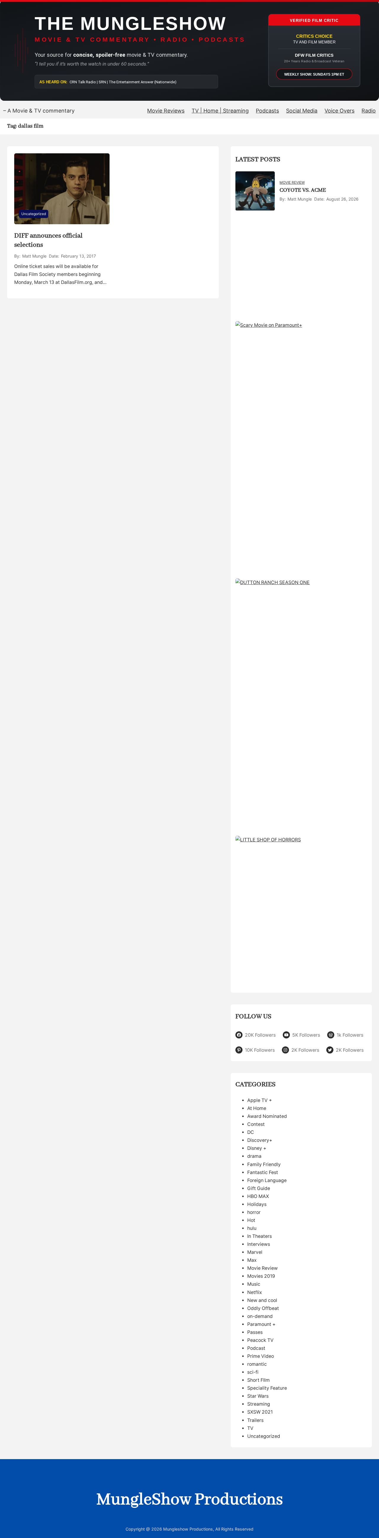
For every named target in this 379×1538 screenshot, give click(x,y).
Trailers (255, 1420)
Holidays (256, 1204)
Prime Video (260, 1356)
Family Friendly (264, 1164)
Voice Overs (339, 111)
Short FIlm (258, 1380)
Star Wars (258, 1396)
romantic (257, 1364)
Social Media (301, 111)
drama (254, 1156)
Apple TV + (259, 1100)
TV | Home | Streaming (220, 111)
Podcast (256, 1348)
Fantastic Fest (262, 1172)
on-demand (260, 1316)
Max (252, 1260)
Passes (255, 1332)
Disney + (256, 1148)
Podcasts (267, 111)
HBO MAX (258, 1196)
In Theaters (259, 1236)
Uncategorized (33, 214)
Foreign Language (267, 1180)
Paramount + (261, 1324)
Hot (251, 1220)
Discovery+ (259, 1140)
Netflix (254, 1292)
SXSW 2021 (260, 1412)
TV (250, 1428)
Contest (256, 1124)
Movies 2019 (261, 1276)
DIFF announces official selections (48, 240)
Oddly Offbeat (263, 1308)
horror (254, 1212)
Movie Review (292, 182)
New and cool (262, 1300)
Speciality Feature (267, 1388)
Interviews (258, 1244)
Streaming (258, 1404)
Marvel (254, 1252)
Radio (369, 111)
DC (250, 1132)
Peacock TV (260, 1340)
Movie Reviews (165, 111)
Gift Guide (258, 1188)
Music (253, 1284)
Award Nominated (267, 1116)
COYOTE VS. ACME (303, 190)
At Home (256, 1108)
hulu (251, 1228)
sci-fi (252, 1372)
